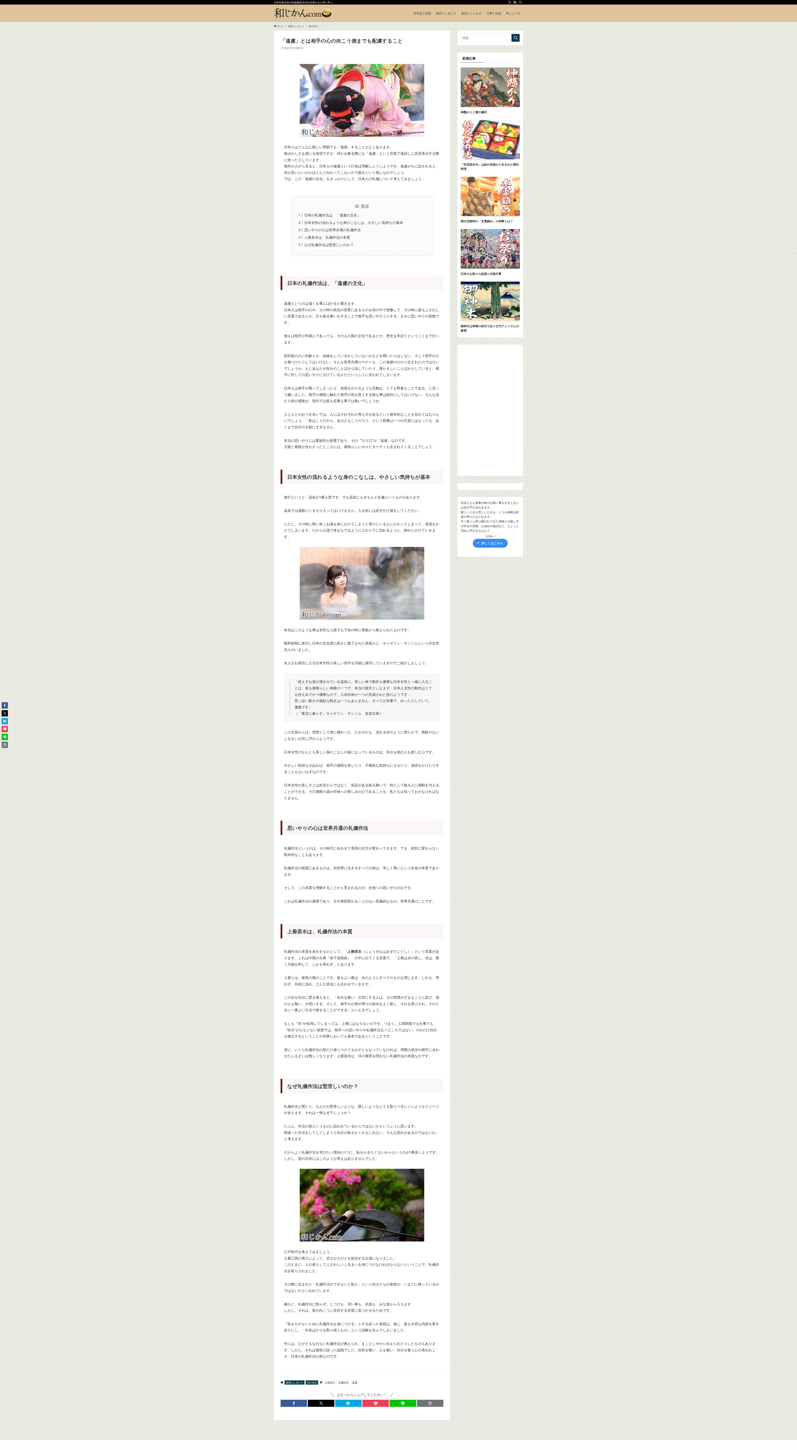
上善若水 (330, 1382)
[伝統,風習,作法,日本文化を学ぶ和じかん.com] (303, 13)
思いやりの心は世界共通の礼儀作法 (332, 229)
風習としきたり (294, 1382)
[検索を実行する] (515, 38)
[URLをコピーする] (430, 1403)
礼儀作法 (343, 1382)
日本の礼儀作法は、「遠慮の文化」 (332, 214)
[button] (294, 1403)
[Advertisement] (490, 410)
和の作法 (312, 1382)
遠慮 (354, 1382)
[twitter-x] (509, 2)
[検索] (520, 2)
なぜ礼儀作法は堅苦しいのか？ (329, 244)
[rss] (515, 2)
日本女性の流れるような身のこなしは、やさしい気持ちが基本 (353, 222)
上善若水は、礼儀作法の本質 (327, 237)
